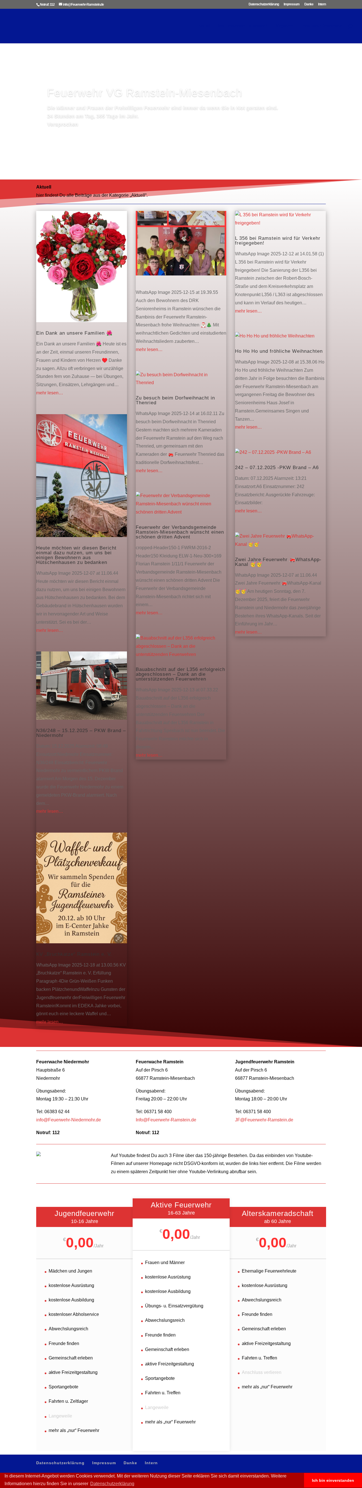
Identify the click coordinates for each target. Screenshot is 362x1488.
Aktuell (204, 26)
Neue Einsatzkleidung (104, 101)
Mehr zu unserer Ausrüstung (89, 141)
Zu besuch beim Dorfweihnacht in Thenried (175, 400)
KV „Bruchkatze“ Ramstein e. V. (74, 954)
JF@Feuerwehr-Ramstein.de (264, 1119)
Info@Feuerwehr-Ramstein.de (166, 1119)
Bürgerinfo (284, 26)
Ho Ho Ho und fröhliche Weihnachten (279, 351)
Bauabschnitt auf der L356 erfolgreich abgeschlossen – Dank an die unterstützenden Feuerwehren (180, 674)
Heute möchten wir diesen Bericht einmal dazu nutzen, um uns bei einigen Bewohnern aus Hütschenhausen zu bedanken (76, 555)
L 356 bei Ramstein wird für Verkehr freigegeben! (277, 241)
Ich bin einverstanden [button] (333, 1480)
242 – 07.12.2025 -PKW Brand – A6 (277, 467)
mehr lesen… (49, 392)
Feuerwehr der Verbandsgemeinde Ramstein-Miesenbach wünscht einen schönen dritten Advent (180, 532)
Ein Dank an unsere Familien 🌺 (74, 333)
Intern (322, 4)
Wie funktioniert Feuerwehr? (242, 26)
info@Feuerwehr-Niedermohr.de (68, 1119)
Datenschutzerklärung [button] (112, 1483)
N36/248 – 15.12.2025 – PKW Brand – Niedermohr (81, 733)
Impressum (291, 4)
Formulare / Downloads (321, 26)
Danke (308, 4)
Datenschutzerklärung (264, 4)
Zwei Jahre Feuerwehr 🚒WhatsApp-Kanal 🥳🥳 (278, 562)
